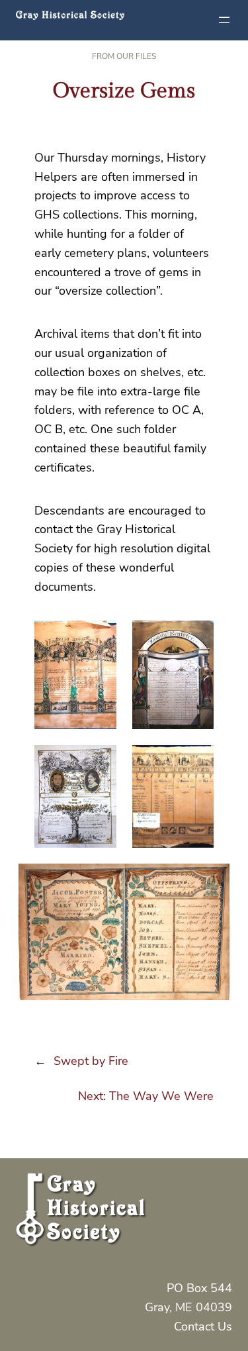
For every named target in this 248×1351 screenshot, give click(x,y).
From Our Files (124, 56)
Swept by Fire (91, 1061)
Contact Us (203, 1326)
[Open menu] (224, 20)
